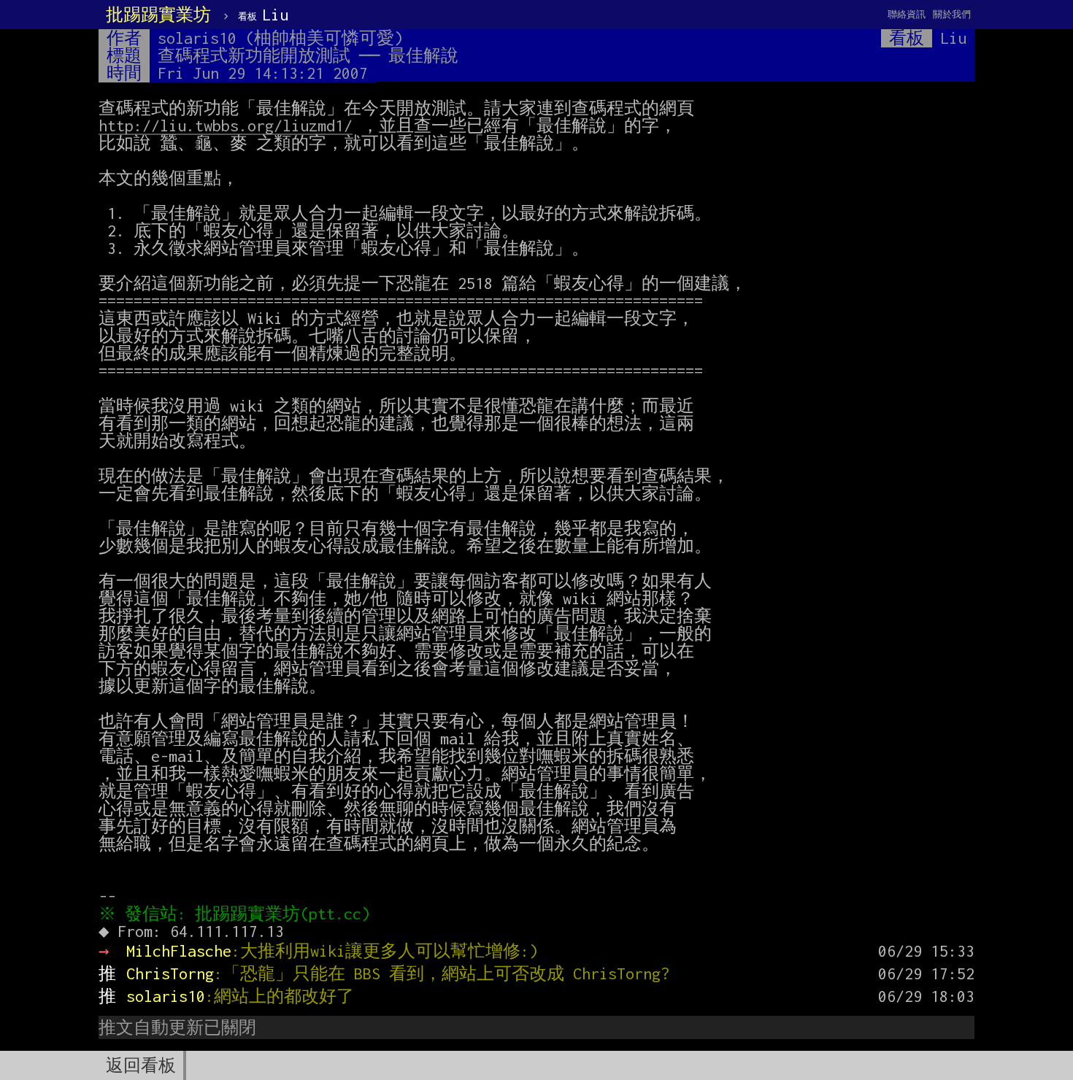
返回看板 (141, 1065)
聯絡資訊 (907, 14)
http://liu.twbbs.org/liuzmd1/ (226, 125)
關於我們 (952, 14)
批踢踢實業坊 (158, 14)
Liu (263, 14)
